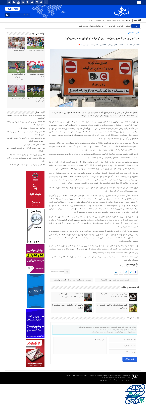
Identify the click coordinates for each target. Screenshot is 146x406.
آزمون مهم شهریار (19, 50)
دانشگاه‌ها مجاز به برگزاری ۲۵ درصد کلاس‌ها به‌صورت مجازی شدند (69, 295)
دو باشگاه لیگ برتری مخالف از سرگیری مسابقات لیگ (18, 77)
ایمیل (102, 44)
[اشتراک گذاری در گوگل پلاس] (121, 272)
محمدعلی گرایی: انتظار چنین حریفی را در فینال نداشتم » (72, 280)
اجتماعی (128, 26)
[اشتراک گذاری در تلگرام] (126, 272)
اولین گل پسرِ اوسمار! (18, 98)
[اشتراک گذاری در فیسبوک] (135, 272)
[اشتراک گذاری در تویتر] (131, 272)
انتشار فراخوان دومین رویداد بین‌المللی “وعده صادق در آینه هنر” (109, 20)
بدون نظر (111, 44)
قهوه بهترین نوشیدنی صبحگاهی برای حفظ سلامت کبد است (113, 295)
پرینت (94, 44)
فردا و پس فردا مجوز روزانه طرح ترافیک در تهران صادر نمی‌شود (102, 38)
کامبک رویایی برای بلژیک (36, 50)
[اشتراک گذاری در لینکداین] (116, 272)
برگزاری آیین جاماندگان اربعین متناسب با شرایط (67, 306)
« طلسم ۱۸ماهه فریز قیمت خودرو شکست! (116, 280)
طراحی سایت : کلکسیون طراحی (110, 380)
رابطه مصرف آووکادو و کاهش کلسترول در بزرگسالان (112, 306)
